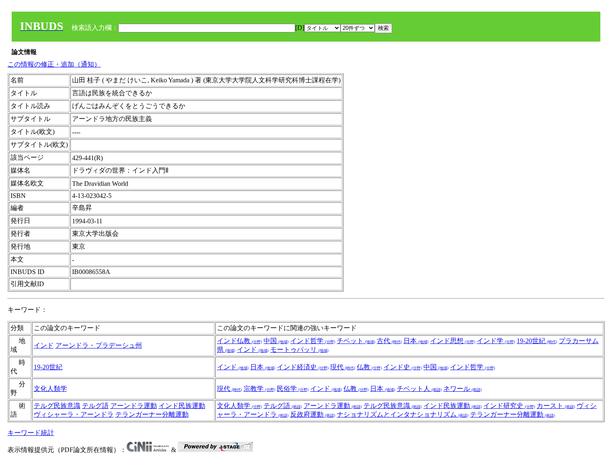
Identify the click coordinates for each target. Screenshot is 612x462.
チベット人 (419, 388)
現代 (342, 367)
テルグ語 (95, 405)
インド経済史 (302, 367)
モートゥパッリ (299, 349)
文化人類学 (50, 388)
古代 (389, 340)
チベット (356, 340)
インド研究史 (509, 405)
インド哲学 (312, 340)
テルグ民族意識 (57, 405)
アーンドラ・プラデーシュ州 (98, 345)
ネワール (462, 388)
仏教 (369, 367)
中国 (276, 340)
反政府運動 (312, 414)
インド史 (402, 367)
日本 (415, 340)
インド (44, 345)
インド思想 (452, 340)
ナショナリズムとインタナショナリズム (402, 414)
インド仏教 (239, 340)
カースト (556, 405)
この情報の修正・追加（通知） (54, 64)
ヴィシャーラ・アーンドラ (74, 414)
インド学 (496, 340)
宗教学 (259, 388)
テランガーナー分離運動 (152, 414)
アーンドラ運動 (133, 405)
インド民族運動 (182, 405)
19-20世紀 (537, 340)
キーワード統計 (30, 432)
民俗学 (292, 388)
